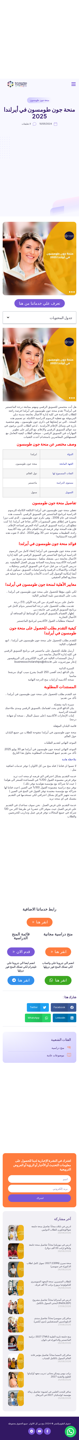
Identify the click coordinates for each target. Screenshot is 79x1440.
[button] (73, 84)
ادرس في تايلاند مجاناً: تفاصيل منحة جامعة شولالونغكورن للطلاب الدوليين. (51, 1228)
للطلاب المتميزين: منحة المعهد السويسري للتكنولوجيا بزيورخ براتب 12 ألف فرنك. (51, 1283)
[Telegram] (31, 1431)
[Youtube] (39, 1431)
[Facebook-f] (47, 1431)
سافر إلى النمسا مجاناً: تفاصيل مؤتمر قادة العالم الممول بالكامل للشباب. (51, 1357)
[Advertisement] (39, 39)
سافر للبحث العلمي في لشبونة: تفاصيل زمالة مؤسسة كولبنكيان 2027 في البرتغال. (49, 1393)
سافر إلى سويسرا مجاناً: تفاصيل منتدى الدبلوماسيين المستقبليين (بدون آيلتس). (52, 1320)
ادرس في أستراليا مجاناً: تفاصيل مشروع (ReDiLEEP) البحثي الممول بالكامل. (52, 1301)
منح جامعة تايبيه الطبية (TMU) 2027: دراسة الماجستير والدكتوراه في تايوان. (50, 1338)
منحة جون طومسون (39, 100)
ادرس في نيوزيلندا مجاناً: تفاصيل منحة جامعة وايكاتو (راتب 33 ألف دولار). (50, 1246)
